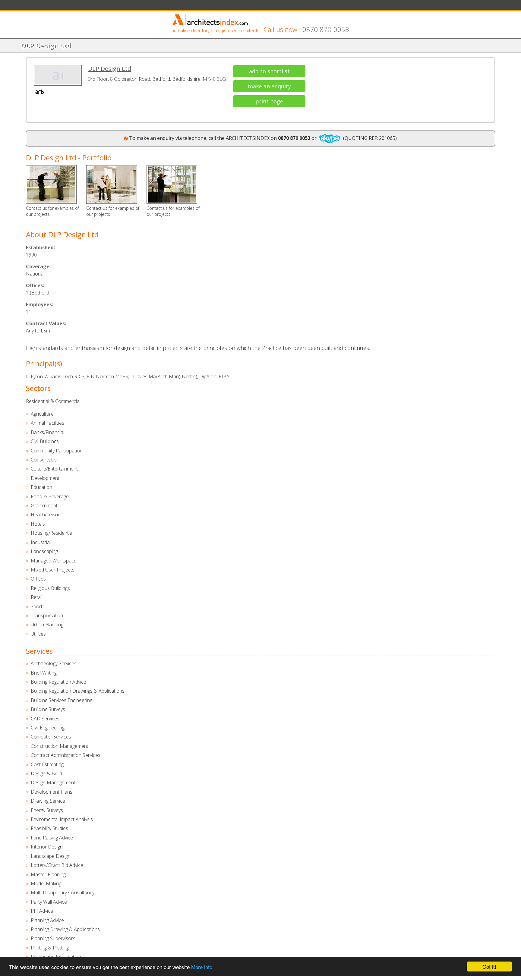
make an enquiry (269, 86)
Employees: (39, 304)
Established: (40, 247)
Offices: (35, 285)
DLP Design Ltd (109, 69)
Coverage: (38, 266)
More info (201, 967)
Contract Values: (46, 323)
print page (269, 101)
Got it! (489, 966)
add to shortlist (269, 71)
